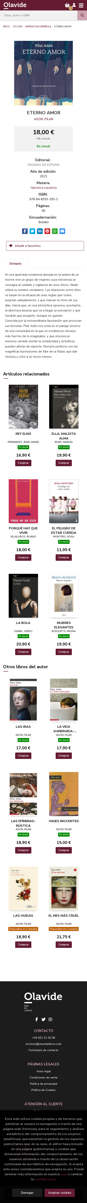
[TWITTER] (43, 1019)
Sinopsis (15, 264)
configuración (45, 1179)
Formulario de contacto (43, 1050)
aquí (63, 1174)
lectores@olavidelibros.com (43, 1044)
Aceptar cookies (59, 1193)
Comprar (23, 463)
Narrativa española (38, 26)
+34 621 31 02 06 (43, 1038)
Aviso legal (43, 1071)
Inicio (6, 26)
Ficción (17, 26)
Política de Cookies (43, 1090)
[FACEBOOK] (37, 1019)
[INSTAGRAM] (50, 1019)
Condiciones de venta (43, 1077)
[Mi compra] (67, 5)
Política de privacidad (43, 1084)
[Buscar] (82, 15)
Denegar (27, 1193)
